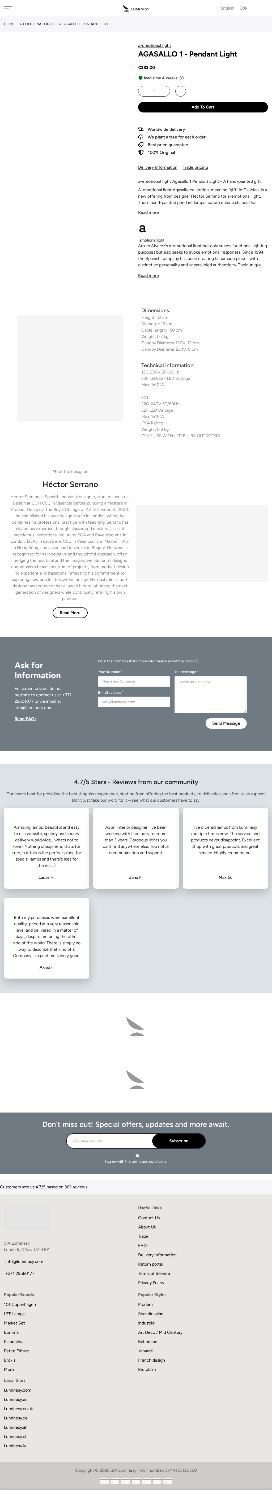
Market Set (14, 1323)
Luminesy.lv (15, 1445)
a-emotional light (36, 24)
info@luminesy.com (34, 707)
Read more (148, 212)
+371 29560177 (20, 1273)
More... (10, 1369)
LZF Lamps (14, 1313)
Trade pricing (195, 167)
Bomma (11, 1332)
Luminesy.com (17, 1390)
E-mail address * (110, 692)
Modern (145, 1304)
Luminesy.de (16, 1418)
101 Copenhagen (20, 1304)
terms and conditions (149, 1161)
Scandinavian (150, 1313)
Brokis (9, 1360)
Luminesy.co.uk (18, 1408)
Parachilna (13, 1341)
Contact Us (149, 1217)
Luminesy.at (15, 1427)
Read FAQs (25, 718)
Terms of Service (154, 1273)
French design (151, 1360)
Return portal (150, 1264)
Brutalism (147, 1369)
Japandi (145, 1350)
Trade (143, 1236)
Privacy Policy (151, 1282)
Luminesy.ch (16, 1436)
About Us (147, 1227)
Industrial (146, 1323)
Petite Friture (16, 1350)
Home (9, 24)
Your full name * (110, 672)
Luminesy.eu (16, 1399)
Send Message (226, 723)
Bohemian (147, 1341)
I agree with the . (136, 1161)
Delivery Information (157, 167)
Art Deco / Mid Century (160, 1332)
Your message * (186, 672)
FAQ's (143, 1245)
